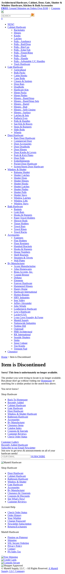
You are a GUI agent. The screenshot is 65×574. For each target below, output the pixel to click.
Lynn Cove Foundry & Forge (28, 317)
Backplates (19, 30)
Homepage (46, 380)
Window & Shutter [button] (17, 169)
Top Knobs (19, 346)
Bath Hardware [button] (15, 206)
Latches (18, 38)
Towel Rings (20, 229)
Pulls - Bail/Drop (22, 44)
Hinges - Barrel (21, 104)
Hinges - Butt (20, 106)
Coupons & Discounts (19, 496)
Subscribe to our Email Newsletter (18, 447)
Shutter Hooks (21, 183)
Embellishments (22, 161)
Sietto (17, 340)
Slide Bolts (19, 129)
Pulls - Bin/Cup (21, 47)
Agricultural (20, 69)
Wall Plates (19, 260)
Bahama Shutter (22, 172)
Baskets (18, 209)
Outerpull (18, 328)
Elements (18, 280)
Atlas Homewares (23, 269)
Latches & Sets (21, 115)
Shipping (12, 540)
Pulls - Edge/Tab (22, 50)
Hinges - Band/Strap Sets (26, 101)
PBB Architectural (23, 331)
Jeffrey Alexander (23, 303)
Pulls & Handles (22, 121)
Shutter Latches (21, 186)
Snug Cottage (20, 343)
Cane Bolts (19, 78)
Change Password (17, 521)
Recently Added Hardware (14, 445)
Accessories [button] (13, 235)
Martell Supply (21, 320)
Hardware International (25, 291)
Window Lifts (21, 200)
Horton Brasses (21, 294)
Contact (11, 548)
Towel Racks (20, 232)
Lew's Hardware (22, 311)
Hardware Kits (21, 89)
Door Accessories (22, 143)
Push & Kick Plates (23, 155)
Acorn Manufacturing (24, 266)
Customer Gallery (10, 442)
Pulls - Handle (21, 58)
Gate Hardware (15, 408)
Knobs (17, 35)
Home (4, 357)
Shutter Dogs (20, 178)
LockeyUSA (20, 314)
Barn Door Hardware (24, 138)
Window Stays (21, 203)
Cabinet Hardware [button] (17, 27)
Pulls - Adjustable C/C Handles (29, 61)
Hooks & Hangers (23, 215)
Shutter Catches (22, 175)
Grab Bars (19, 212)
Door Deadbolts (22, 146)
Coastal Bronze (21, 274)
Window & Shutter (17, 481)
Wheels (17, 132)
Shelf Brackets (21, 254)
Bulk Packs (19, 72)
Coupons (55, 8)
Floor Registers (21, 243)
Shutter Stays (20, 195)
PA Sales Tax (14, 551)
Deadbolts (19, 87)
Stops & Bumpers (23, 126)
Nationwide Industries (25, 323)
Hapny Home (20, 289)
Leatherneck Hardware (25, 309)
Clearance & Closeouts (19, 493)
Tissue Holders (21, 223)
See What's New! (16, 498)
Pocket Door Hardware (25, 163)
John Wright (20, 306)
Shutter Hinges (21, 180)
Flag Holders (20, 240)
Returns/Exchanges (17, 526)
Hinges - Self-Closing (24, 109)
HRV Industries (22, 297)
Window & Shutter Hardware (22, 414)
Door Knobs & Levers (25, 152)
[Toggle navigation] (2, 12)
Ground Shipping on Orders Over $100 (24, 8)
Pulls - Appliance (22, 41)
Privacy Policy (15, 546)
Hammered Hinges (23, 286)
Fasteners (18, 237)
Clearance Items (16, 425)
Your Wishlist (14, 518)
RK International (22, 334)
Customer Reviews (17, 433)
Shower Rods (20, 220)
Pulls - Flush (20, 55)
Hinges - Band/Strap (24, 98)
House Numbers (22, 252)
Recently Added (16, 402)
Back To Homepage (18, 399)
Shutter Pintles (21, 189)
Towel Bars (19, 226)
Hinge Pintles (20, 95)
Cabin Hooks (20, 75)
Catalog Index (15, 428)
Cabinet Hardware (17, 405)
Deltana (18, 277)
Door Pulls (19, 158)
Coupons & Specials (18, 431)
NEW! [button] (11, 24)
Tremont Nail (20, 348)
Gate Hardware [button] (15, 67)
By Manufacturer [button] (16, 263)
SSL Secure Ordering (18, 543)
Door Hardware (15, 411)
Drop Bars (19, 84)
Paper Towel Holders (24, 217)
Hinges (17, 32)
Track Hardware (22, 64)
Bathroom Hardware (18, 416)
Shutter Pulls (20, 192)
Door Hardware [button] (15, 135)
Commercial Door (23, 141)
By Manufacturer (16, 422)
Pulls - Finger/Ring (23, 52)
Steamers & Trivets (23, 257)
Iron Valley (19, 300)
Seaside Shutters (22, 337)
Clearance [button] (13, 351)
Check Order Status (17, 436)
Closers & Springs (23, 81)
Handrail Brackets (23, 246)
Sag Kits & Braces (23, 124)
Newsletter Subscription (19, 523)
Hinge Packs (20, 92)
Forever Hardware (23, 283)
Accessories (13, 419)
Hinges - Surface (22, 112)
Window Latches (22, 198)
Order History (14, 515)
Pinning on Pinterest (18, 537)
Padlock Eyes (20, 118)
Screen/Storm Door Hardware (29, 166)
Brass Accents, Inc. (23, 272)
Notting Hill (20, 326)
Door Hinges (20, 149)
